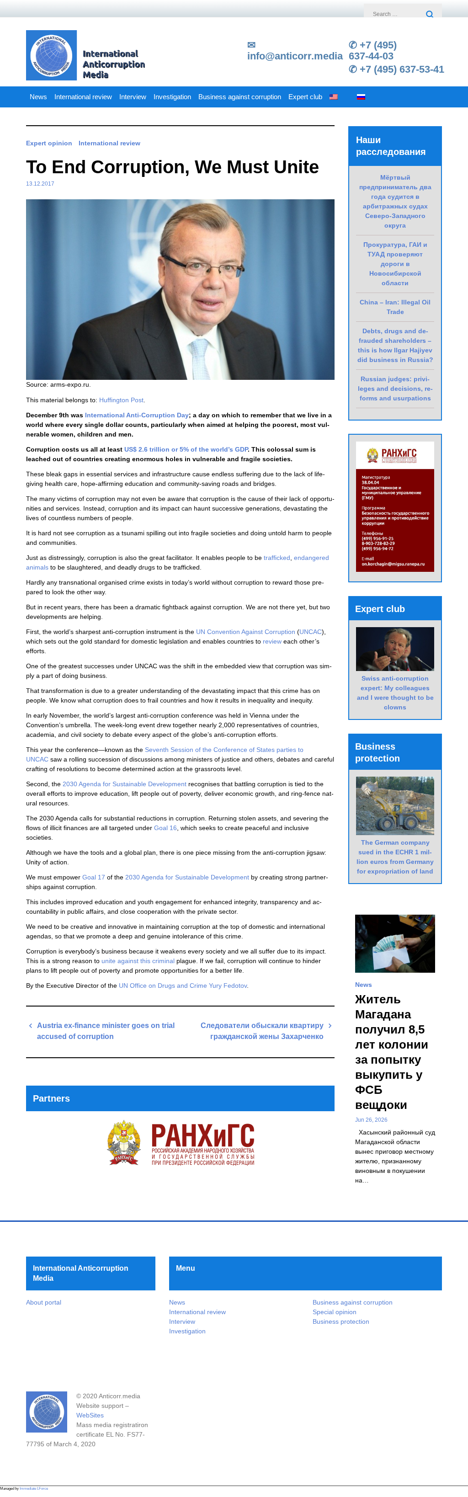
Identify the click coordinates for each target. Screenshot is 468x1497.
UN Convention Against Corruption (245, 631)
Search (430, 15)
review (273, 641)
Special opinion (334, 1312)
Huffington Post (121, 400)
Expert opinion (49, 143)
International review (83, 97)
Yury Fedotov (228, 985)
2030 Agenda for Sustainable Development (124, 784)
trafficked (277, 557)
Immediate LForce (34, 1488)
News (38, 97)
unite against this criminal (138, 960)
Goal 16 (165, 827)
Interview (132, 97)
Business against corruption (239, 97)
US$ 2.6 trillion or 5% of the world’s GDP (186, 449)
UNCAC (310, 631)
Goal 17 (93, 877)
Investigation (172, 97)
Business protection (341, 1321)
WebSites (90, 1415)
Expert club (305, 97)
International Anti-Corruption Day (137, 415)
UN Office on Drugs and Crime (163, 985)
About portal (43, 1302)
